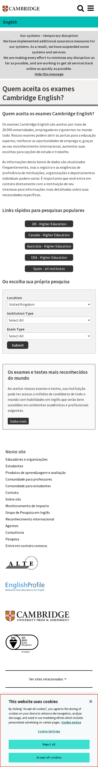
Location (14, 297)
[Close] (91, 701)
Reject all (49, 744)
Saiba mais (18, 421)
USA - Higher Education (49, 257)
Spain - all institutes (49, 268)
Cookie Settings (49, 731)
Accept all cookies (48, 757)
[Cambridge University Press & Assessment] (37, 630)
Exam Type (15, 329)
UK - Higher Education (49, 224)
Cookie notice (71, 722)
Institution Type (20, 313)
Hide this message (49, 74)
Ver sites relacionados (46, 679)
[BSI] (21, 661)
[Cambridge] (21, 8)
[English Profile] (24, 599)
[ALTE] (21, 578)
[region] (49, 730)
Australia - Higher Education (49, 246)
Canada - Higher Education (49, 235)
